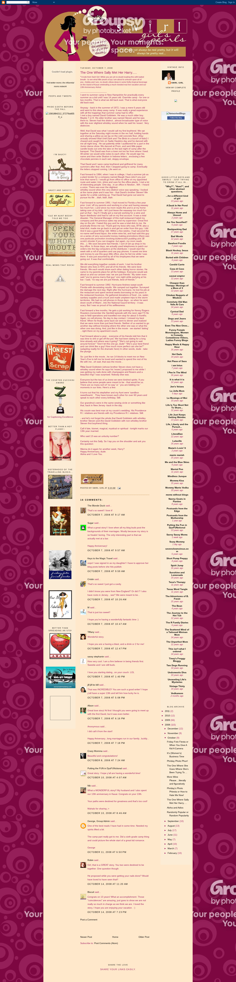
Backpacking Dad (177, 229)
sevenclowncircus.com (177, 550)
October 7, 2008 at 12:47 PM (107, 648)
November (173, 733)
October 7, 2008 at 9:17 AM (106, 514)
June (170, 834)
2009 (168, 720)
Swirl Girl (177, 83)
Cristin (90, 579)
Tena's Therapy (177, 582)
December (173, 728)
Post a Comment (88, 919)
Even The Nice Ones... (177, 325)
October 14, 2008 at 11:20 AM (107, 884)
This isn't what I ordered (177, 650)
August (171, 825)
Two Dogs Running (177, 665)
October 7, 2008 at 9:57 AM (106, 550)
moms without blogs (177, 494)
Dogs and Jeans (177, 318)
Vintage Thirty (177, 686)
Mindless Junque (177, 476)
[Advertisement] (60, 136)
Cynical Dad (177, 311)
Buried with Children (177, 257)
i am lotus (177, 365)
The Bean (177, 606)
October (172, 737)
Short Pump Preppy (177, 558)
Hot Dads (177, 354)
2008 (168, 724)
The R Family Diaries (177, 622)
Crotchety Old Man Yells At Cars (177, 303)
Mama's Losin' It (177, 448)
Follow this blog (176, 118)
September (173, 821)
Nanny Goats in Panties (177, 500)
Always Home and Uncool (177, 213)
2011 (167, 711)
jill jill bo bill (93, 684)
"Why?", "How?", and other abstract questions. (177, 189)
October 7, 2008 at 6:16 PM (106, 718)
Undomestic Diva (177, 672)
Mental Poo (177, 469)
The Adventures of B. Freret (177, 597)
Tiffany (90, 632)
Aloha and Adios (175, 807)
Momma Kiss (177, 480)
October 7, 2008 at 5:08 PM (106, 697)
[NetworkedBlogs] (175, 113)
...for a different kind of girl (177, 197)
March (171, 848)
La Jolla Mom (177, 391)
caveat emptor (177, 276)
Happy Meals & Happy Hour (177, 345)
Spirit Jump (177, 565)
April (170, 844)
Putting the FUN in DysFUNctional (104, 768)
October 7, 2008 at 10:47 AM (107, 624)
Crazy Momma (94, 751)
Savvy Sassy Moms (177, 534)
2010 (168, 715)
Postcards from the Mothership (177, 516)
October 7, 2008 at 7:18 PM (106, 743)
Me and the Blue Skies (177, 462)
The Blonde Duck (96, 505)
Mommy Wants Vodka (177, 487)
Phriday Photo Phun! (177, 761)
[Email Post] (119, 488)
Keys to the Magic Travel (100, 558)
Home (115, 937)
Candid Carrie (177, 264)
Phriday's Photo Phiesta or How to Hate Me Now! (177, 791)
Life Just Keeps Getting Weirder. (177, 415)
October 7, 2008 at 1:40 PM (106, 676)
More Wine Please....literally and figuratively (176, 780)
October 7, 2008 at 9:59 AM (106, 571)
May (170, 839)
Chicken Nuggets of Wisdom (177, 296)
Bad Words (177, 236)
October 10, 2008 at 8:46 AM (107, 813)
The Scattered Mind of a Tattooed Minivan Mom (177, 632)
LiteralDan (177, 434)
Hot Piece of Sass (177, 361)
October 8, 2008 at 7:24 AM (106, 760)
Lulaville (177, 441)
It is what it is (177, 379)
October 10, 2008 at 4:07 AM (107, 777)
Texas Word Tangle (177, 589)
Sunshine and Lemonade (177, 573)
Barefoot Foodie (177, 243)
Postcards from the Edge (177, 509)
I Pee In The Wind (177, 372)
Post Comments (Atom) (106, 943)
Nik (89, 785)
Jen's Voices (177, 386)
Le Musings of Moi (177, 398)
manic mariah (177, 455)
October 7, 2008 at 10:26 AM (107, 599)
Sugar (90, 523)
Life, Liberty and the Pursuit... (177, 425)
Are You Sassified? (177, 222)
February (173, 853)
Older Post (144, 937)
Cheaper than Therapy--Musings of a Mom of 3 (177, 285)
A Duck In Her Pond (177, 205)
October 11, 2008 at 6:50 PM (106, 852)
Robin (90, 860)
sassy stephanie (95, 656)
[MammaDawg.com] (62, 687)
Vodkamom (177, 693)
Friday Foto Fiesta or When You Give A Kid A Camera (177, 745)
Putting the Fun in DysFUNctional (177, 526)
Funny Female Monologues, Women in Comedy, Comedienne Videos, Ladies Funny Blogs (177, 335)
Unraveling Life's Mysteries (177, 680)
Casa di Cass (177, 269)
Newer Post (86, 937)
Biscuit (90, 892)
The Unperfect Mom (177, 641)
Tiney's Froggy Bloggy (177, 659)
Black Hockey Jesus (177, 250)
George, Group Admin (98, 821)
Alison (90, 705)
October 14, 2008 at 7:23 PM (107, 912)
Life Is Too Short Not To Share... (177, 406)
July (170, 830)
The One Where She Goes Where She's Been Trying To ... (177, 769)
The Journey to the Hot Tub (177, 614)
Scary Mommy (177, 541)
